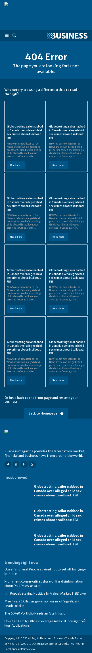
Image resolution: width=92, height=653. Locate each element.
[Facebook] (7, 464)
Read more (16, 165)
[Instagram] (16, 464)
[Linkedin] (24, 464)
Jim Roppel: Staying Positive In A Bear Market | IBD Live (45, 593)
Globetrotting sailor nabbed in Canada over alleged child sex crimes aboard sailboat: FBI (58, 491)
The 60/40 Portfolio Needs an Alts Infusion (35, 613)
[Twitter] (32, 464)
